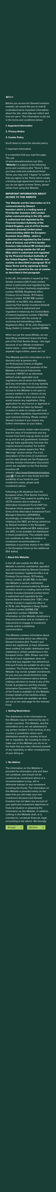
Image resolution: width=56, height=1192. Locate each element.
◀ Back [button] (9, 97)
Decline (33, 827)
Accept (11, 827)
